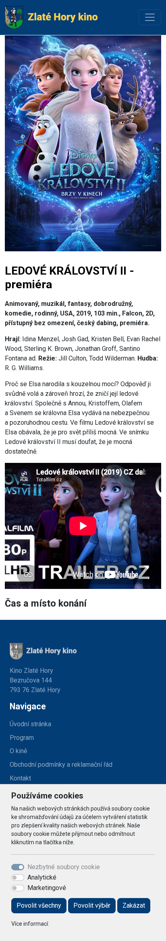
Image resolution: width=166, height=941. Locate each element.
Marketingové (46, 888)
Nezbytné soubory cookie (63, 867)
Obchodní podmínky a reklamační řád (61, 764)
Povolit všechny (39, 905)
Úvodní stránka (30, 724)
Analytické (41, 877)
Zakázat (133, 905)
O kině (18, 751)
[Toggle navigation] (150, 17)
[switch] (17, 877)
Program (22, 737)
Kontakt (20, 778)
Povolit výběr (91, 905)
